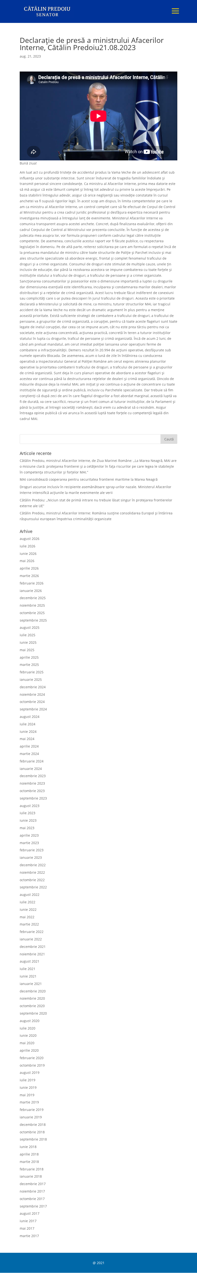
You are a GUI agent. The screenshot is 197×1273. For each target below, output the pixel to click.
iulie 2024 (27, 724)
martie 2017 (29, 1236)
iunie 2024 (28, 731)
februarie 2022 (31, 931)
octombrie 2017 (32, 1198)
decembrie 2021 (33, 946)
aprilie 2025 (29, 657)
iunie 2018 (28, 1146)
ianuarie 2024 (31, 768)
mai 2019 (27, 1095)
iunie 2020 (28, 1035)
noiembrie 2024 (32, 694)
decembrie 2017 (33, 1183)
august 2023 (29, 805)
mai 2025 (27, 650)
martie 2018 (29, 1161)
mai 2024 (27, 738)
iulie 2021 (27, 968)
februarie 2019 (31, 1109)
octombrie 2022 (32, 880)
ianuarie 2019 (31, 1117)
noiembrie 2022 (32, 872)
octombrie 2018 (32, 1132)
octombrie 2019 (32, 1065)
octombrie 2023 (32, 790)
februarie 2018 (31, 1169)
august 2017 (29, 1213)
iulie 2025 (27, 635)
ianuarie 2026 (31, 590)
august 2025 (29, 627)
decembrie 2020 (33, 991)
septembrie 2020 (33, 1013)
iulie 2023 (27, 813)
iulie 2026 (27, 546)
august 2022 (29, 894)
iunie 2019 (28, 1087)
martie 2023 (29, 842)
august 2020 (29, 1020)
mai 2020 (27, 1043)
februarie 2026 (31, 583)
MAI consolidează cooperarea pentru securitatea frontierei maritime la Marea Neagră (89, 479)
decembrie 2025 (33, 598)
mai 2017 (27, 1228)
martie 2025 (29, 664)
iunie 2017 (28, 1221)
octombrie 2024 (32, 701)
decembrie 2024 (33, 687)
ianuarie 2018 (31, 1176)
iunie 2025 (28, 642)
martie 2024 (29, 753)
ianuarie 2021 (31, 983)
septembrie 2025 (33, 620)
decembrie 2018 (33, 1124)
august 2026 (29, 538)
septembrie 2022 (33, 887)
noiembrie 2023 (32, 783)
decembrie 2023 (33, 776)
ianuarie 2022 (31, 939)
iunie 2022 (28, 909)
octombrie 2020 (32, 1006)
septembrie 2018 (33, 1139)
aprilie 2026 (29, 568)
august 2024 (29, 716)
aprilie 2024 (29, 746)
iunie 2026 (28, 553)
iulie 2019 (27, 1080)
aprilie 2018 (29, 1154)
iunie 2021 (28, 976)
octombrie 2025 (32, 612)
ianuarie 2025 (31, 679)
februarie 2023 (31, 850)
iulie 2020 (27, 1028)
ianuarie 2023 (31, 857)
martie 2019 (29, 1102)
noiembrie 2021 (32, 954)
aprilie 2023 (29, 835)
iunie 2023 (28, 820)
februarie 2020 (31, 1058)
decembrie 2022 (33, 865)
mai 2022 (27, 917)
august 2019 (29, 1072)
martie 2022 (29, 924)
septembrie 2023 (33, 798)
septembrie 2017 (33, 1206)
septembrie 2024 (33, 709)
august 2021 (29, 961)
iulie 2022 (27, 902)
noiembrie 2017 (32, 1191)
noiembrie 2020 (32, 998)
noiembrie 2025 (32, 605)
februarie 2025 (31, 672)
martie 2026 (29, 575)
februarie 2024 (31, 761)
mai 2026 (27, 560)
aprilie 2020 (29, 1050)
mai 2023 (27, 828)
